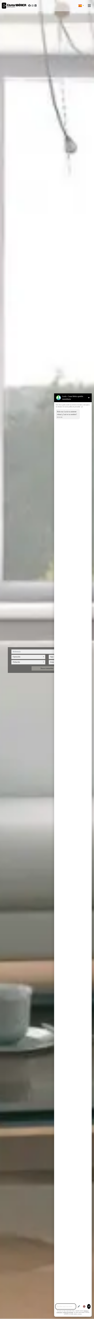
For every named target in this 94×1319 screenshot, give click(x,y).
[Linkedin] (36, 5)
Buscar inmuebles (47, 668)
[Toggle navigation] (89, 5)
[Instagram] (33, 5)
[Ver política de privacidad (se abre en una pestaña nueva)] (82, 407)
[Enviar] (89, 1306)
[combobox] (28, 657)
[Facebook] (29, 5)
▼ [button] (89, 398)
